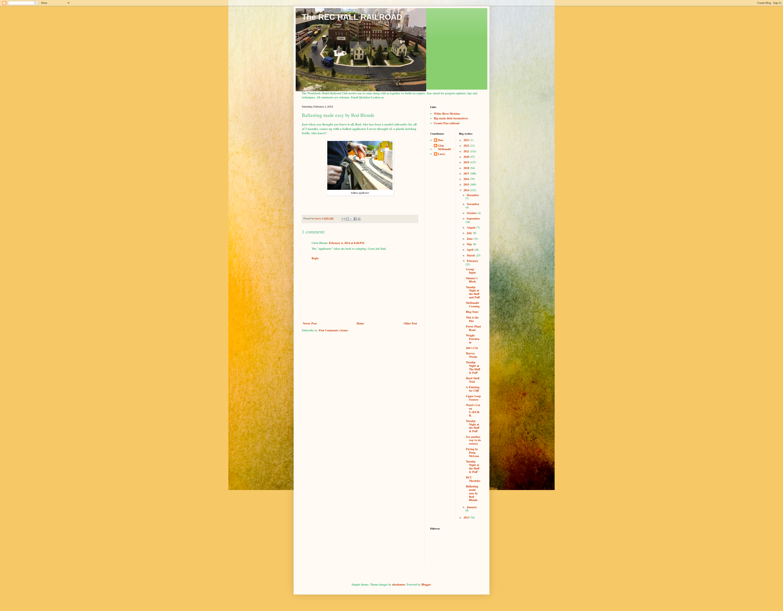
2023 (466, 140)
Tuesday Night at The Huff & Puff (473, 367)
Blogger (426, 584)
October (472, 213)
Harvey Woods (471, 355)
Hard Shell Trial (472, 380)
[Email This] (344, 219)
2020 (466, 157)
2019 (466, 162)
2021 (466, 151)
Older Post (410, 323)
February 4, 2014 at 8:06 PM (346, 243)
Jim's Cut (472, 348)
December (473, 195)
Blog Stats (472, 312)
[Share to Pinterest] (359, 219)
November (473, 204)
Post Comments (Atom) (333, 330)
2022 (466, 145)
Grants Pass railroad (446, 123)
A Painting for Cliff (472, 389)
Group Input (471, 271)
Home (360, 323)
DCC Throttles (473, 479)
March (471, 255)
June (470, 238)
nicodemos (398, 584)
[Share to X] (351, 219)
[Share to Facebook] (355, 219)
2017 (466, 173)
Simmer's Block (472, 280)
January (472, 507)
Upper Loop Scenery (473, 398)
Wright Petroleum (472, 338)
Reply (315, 258)
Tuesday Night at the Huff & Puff (472, 426)
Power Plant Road (473, 328)
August (471, 227)
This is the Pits (472, 319)
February (472, 261)
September (473, 218)
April (470, 249)
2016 (466, 179)
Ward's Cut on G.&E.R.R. (473, 410)
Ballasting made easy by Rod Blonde (472, 493)
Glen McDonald (444, 147)
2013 (466, 517)
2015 (466, 184)
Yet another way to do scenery (473, 440)
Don (440, 140)
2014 (466, 190)
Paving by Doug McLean (472, 452)
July (470, 233)
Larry (441, 154)
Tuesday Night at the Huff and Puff (473, 292)
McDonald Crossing (473, 304)
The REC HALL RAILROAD (352, 17)
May (470, 244)
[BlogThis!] (347, 219)
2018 (466, 168)
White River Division (447, 113)
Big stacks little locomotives (451, 118)
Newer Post (310, 323)
